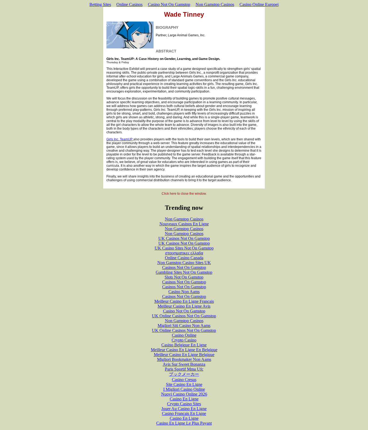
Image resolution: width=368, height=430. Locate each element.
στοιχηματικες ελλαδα (184, 253)
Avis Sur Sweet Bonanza (184, 364)
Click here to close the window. (184, 194)
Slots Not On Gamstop (184, 277)
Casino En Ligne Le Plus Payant (184, 423)
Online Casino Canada (184, 257)
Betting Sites (100, 4)
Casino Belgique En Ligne (184, 345)
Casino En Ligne (184, 399)
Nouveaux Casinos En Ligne (184, 224)
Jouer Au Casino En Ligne (184, 408)
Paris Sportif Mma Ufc (184, 369)
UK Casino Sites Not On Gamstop (184, 248)
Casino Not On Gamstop (169, 4)
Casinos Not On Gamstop (184, 267)
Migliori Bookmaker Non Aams (184, 359)
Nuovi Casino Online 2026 (184, 394)
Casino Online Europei (259, 4)
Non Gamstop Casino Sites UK (184, 262)
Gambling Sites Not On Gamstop (184, 272)
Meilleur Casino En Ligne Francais (184, 301)
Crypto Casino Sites (184, 403)
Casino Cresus (184, 379)
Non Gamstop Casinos (215, 4)
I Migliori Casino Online (184, 389)
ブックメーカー (184, 374)
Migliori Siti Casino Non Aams (184, 325)
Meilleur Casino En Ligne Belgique (184, 354)
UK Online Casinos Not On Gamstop (184, 316)
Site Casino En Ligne (184, 384)
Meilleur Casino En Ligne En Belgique (184, 349)
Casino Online (184, 335)
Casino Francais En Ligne (184, 413)
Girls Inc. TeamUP (119, 139)
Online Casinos (129, 4)
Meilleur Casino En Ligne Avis (184, 306)
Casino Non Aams (184, 291)
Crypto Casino (184, 340)
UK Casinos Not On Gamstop (184, 238)
